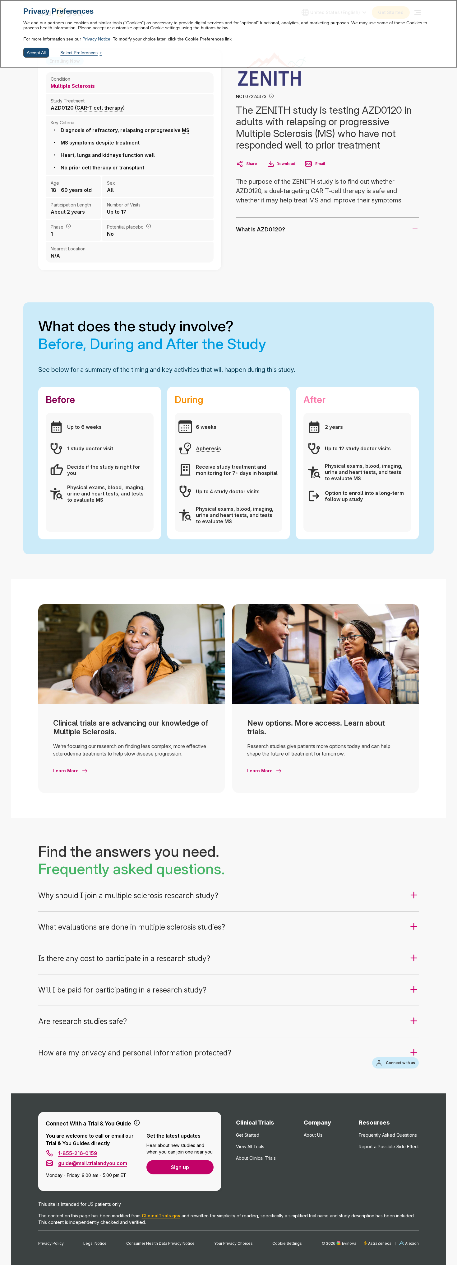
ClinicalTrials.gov (161, 1215)
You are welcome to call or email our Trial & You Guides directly (90, 1139)
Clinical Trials (255, 1122)
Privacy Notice (96, 38)
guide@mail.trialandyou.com (92, 1163)
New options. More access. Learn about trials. (316, 727)
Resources (374, 1122)
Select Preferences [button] (79, 52)
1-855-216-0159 (77, 1153)
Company (317, 1122)
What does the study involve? (152, 334)
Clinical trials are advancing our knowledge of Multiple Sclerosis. (130, 727)
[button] (271, 96)
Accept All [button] (36, 52)
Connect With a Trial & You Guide (88, 1123)
